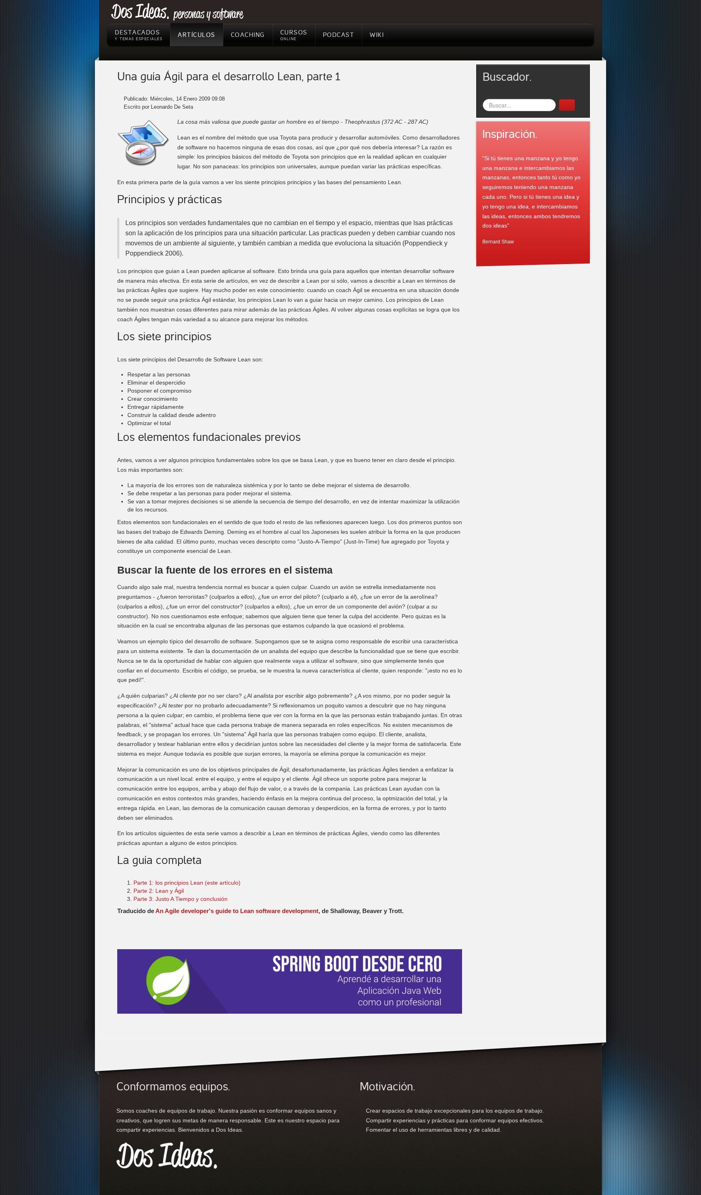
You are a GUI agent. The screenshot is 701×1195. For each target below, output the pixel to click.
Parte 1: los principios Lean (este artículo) (187, 882)
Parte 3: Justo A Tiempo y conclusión (180, 899)
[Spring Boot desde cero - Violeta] (289, 981)
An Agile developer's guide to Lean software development (236, 910)
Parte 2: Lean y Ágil (158, 891)
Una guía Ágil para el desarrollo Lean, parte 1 (228, 77)
